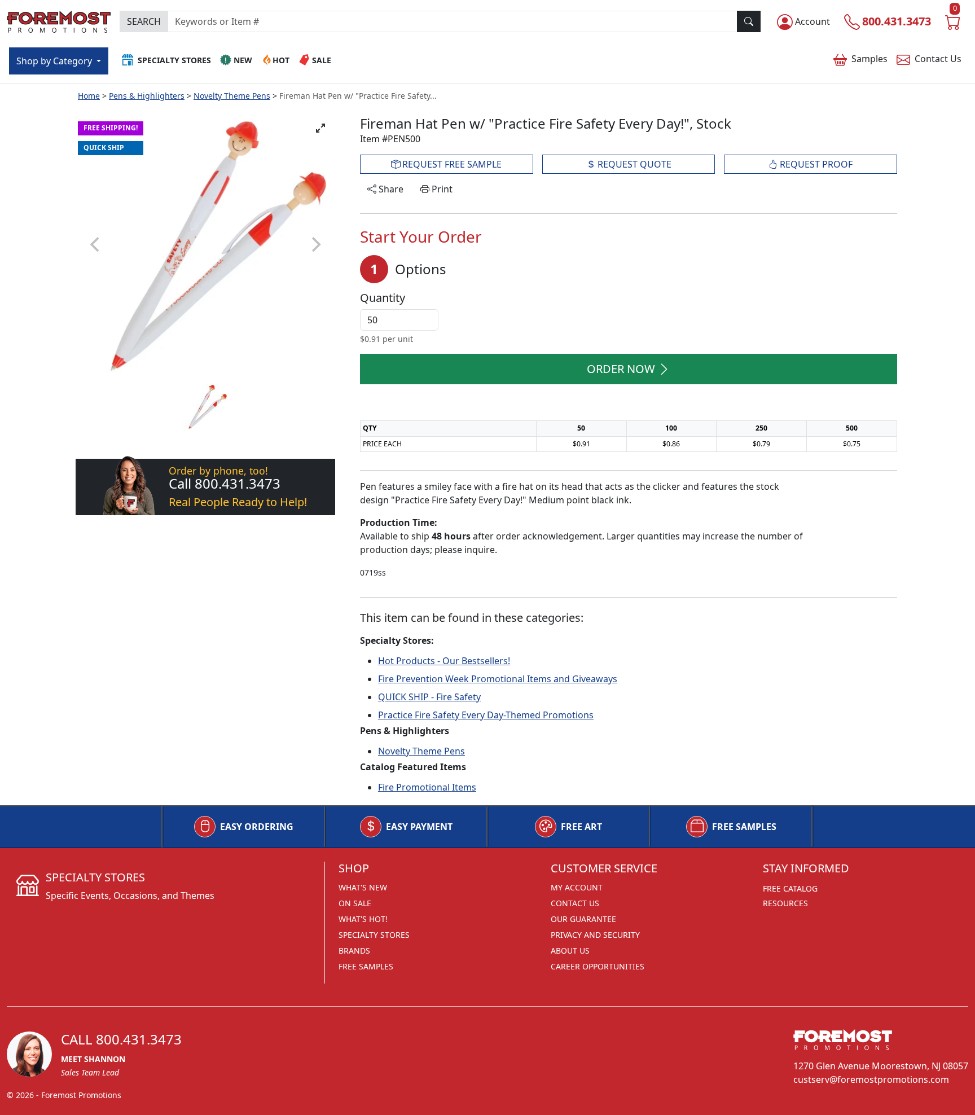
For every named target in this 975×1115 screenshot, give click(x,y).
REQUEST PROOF (815, 164)
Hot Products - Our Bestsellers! (444, 661)
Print (441, 189)
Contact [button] (938, 58)
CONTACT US (575, 903)
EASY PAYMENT (419, 826)
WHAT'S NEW (363, 887)
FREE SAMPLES (744, 826)
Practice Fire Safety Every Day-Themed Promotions (486, 715)
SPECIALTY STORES (374, 934)
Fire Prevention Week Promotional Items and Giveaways (497, 679)
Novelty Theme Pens (232, 95)
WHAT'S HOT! (363, 919)
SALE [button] (321, 60)
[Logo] (59, 20)
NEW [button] (243, 60)
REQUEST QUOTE (633, 164)
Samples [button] (869, 58)
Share (389, 189)
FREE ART (581, 826)
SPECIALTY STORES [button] (174, 60)
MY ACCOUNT (577, 887)
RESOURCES (785, 903)
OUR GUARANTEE (583, 919)
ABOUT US (570, 950)
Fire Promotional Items (427, 787)
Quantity (382, 298)
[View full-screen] (320, 128)
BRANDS (354, 950)
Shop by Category (55, 61)
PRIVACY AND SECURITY (595, 934)
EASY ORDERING (256, 826)
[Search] (749, 21)
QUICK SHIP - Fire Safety (429, 697)
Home (89, 95)
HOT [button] (281, 60)
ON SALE (355, 903)
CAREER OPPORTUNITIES (597, 966)
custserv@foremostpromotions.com (871, 1079)
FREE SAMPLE (451, 164)
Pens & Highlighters (147, 95)
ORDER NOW (621, 368)
